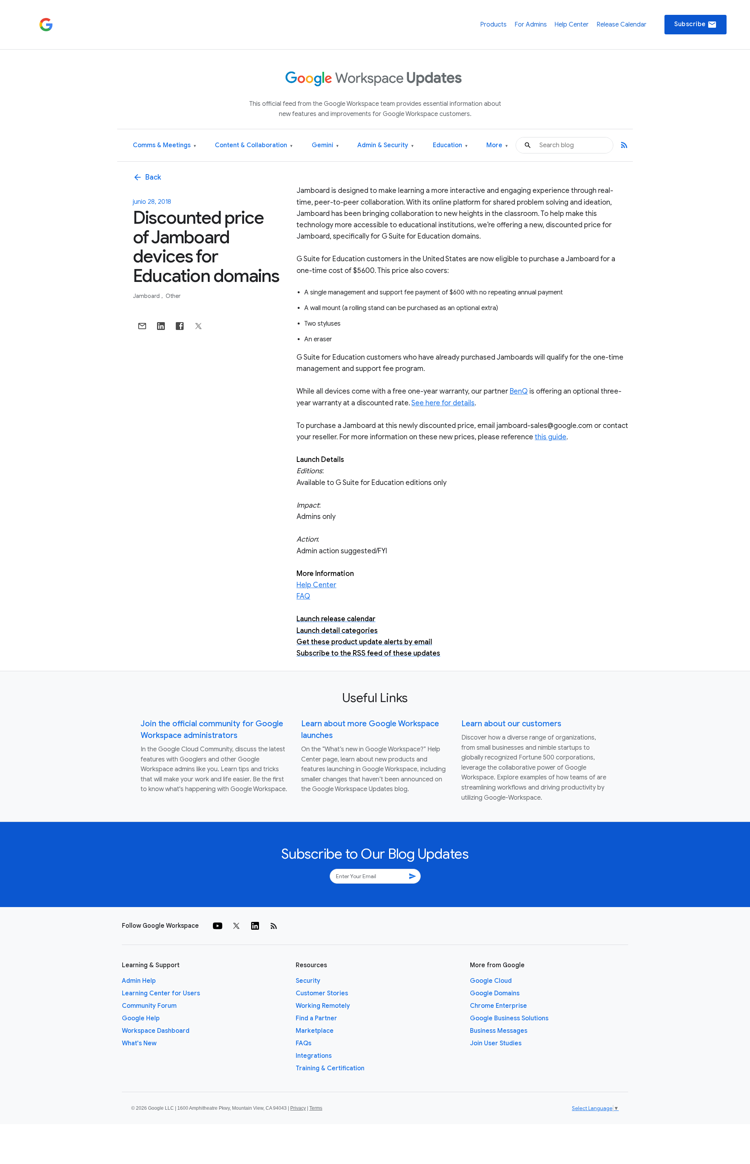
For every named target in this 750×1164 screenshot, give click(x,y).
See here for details (443, 403)
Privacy (298, 1108)
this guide (550, 437)
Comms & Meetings (164, 145)
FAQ (303, 596)
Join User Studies (495, 1043)
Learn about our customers (511, 724)
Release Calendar (621, 25)
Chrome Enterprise (498, 1006)
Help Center (571, 25)
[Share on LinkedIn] (161, 326)
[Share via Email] (142, 326)
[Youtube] (217, 925)
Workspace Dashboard (155, 1031)
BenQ (519, 391)
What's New (139, 1043)
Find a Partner (316, 1018)
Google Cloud (491, 981)
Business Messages (498, 1031)
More (497, 145)
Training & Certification (330, 1068)
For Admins (530, 25)
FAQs (303, 1043)
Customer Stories (322, 993)
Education (450, 145)
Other (173, 295)
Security (308, 981)
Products (493, 25)
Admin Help (139, 981)
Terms (315, 1108)
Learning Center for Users (161, 993)
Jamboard (147, 295)
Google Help (141, 1018)
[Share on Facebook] (179, 326)
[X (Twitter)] (236, 925)
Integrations (314, 1056)
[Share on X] (198, 326)
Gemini (325, 145)
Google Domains (495, 993)
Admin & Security (385, 145)
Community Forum (149, 1006)
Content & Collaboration (254, 145)
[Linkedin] (255, 925)
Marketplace (315, 1031)
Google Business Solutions (509, 1018)
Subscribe (695, 24)
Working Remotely (323, 1006)
